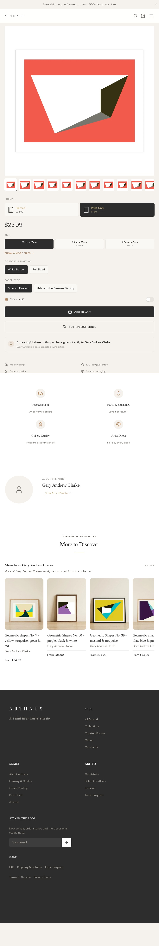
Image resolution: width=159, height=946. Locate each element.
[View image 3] (39, 185)
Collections (92, 726)
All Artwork (92, 719)
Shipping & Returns (29, 867)
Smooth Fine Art (18, 288)
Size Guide (16, 795)
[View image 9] (122, 185)
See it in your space (82, 327)
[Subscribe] (66, 842)
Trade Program (94, 795)
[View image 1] (11, 185)
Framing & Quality (20, 781)
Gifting (89, 740)
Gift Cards (91, 747)
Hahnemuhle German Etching (55, 288)
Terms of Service (20, 877)
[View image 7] (94, 185)
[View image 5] (66, 185)
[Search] (135, 16)
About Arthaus (18, 774)
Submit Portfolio (95, 781)
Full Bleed (39, 269)
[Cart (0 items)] (143, 16)
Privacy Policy (42, 877)
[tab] (42, 209)
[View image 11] (150, 185)
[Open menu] (151, 16)
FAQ (11, 867)
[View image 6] (80, 185)
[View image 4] (53, 185)
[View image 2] (25, 185)
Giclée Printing (18, 788)
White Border (16, 269)
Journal (14, 802)
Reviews (90, 788)
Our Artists (92, 774)
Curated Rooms (95, 733)
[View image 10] (136, 185)
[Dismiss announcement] (156, 4)
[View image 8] (108, 185)
